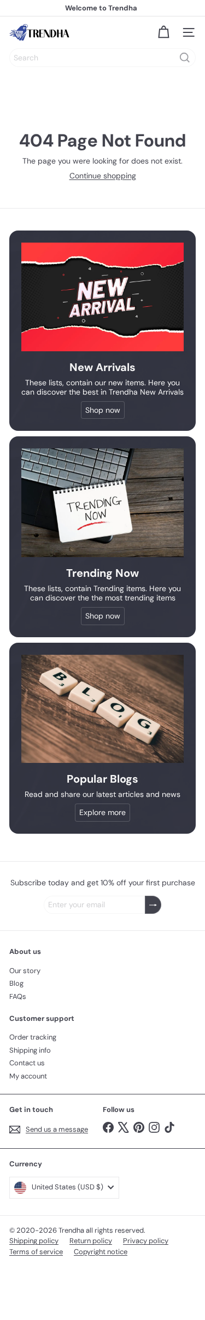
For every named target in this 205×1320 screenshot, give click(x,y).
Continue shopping (102, 176)
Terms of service (36, 1251)
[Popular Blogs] (102, 709)
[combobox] (102, 57)
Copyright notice (100, 1251)
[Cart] (163, 32)
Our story (24, 970)
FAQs (17, 996)
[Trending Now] (102, 502)
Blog (16, 983)
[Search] (185, 57)
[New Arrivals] (102, 297)
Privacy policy (145, 1240)
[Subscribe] (153, 905)
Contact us (27, 1063)
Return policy (90, 1240)
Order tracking (32, 1037)
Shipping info (30, 1050)
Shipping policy (33, 1240)
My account (28, 1076)
